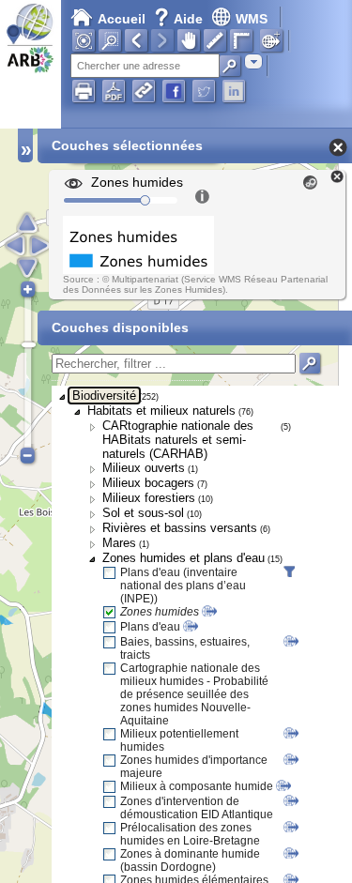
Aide (180, 18)
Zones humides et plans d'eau (183, 558)
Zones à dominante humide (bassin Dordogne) (190, 860)
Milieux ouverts (143, 468)
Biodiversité (104, 395)
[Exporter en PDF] (113, 91)
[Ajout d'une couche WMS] (271, 40)
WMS (252, 18)
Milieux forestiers (148, 498)
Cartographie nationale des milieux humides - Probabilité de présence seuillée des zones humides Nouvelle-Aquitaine (194, 694)
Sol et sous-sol (143, 513)
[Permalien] (143, 91)
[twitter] (203, 91)
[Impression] (83, 91)
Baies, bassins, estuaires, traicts (185, 648)
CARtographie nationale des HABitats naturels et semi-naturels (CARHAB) (177, 440)
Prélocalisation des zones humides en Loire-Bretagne (190, 834)
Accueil (121, 18)
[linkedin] (233, 91)
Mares (119, 543)
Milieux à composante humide (196, 786)
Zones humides (159, 611)
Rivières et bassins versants (179, 528)
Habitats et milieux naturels (161, 410)
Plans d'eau (150, 626)
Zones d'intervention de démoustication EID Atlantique (196, 808)
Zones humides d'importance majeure (194, 767)
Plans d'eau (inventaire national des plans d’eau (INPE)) (183, 585)
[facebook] (173, 91)
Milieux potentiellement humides (179, 740)
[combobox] (253, 61)
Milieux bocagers (148, 483)
